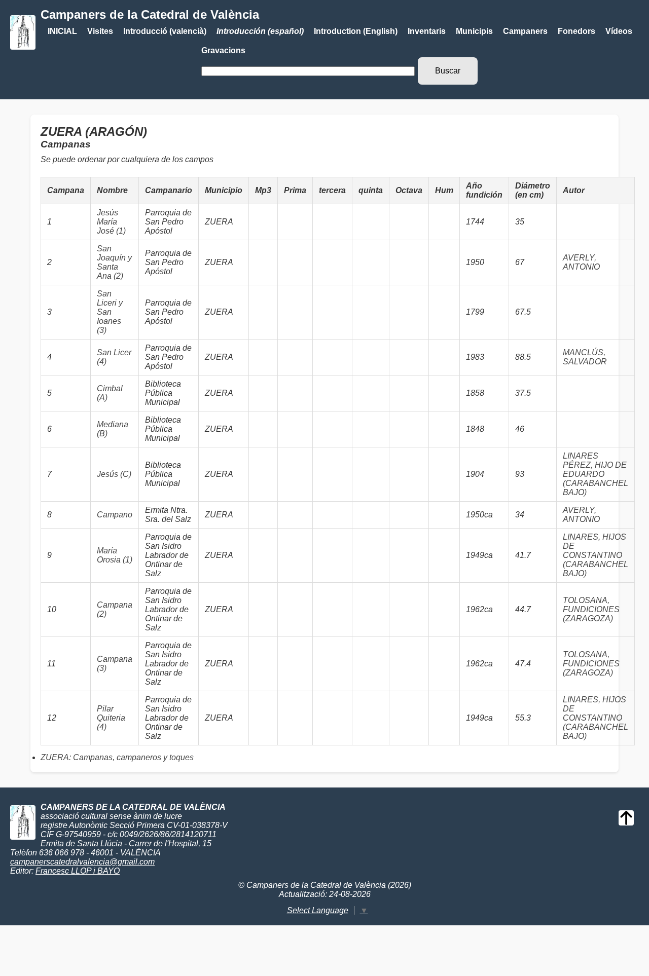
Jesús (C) (114, 474)
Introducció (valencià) (164, 31)
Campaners (525, 31)
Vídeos (618, 31)
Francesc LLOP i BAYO (77, 871)
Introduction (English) (356, 31)
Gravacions (223, 50)
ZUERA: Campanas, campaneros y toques (117, 757)
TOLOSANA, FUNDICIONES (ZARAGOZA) (591, 609)
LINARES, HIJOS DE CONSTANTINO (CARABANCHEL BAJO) (595, 555)
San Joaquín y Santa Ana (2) (114, 262)
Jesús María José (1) (111, 221)
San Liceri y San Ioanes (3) (110, 311)
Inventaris (427, 31)
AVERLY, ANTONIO (581, 262)
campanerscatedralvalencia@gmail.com (82, 861)
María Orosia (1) (114, 555)
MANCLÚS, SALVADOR (585, 357)
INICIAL (62, 31)
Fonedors (576, 31)
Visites (100, 31)
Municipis (474, 31)
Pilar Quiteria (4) (111, 717)
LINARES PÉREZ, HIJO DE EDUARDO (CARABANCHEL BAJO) (595, 474)
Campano (114, 514)
